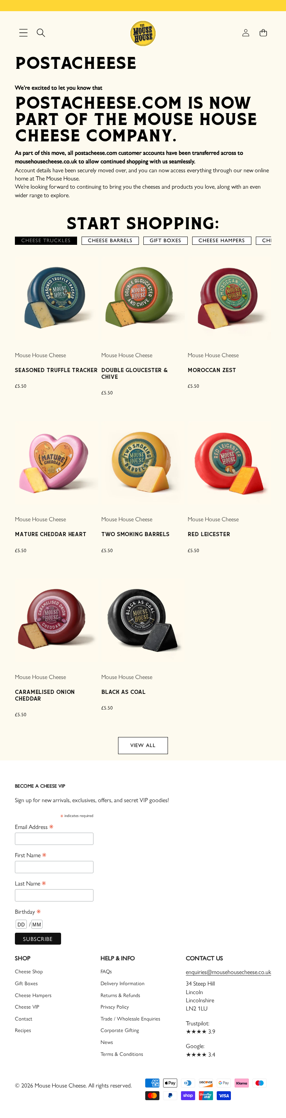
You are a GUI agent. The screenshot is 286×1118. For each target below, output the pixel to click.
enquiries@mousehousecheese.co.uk (228, 971)
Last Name (30, 882)
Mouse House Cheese (40, 354)
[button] (263, 33)
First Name (30, 854)
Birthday (28, 911)
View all (143, 745)
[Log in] (245, 33)
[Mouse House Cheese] (143, 33)
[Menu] (23, 33)
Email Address (34, 826)
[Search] (40, 33)
